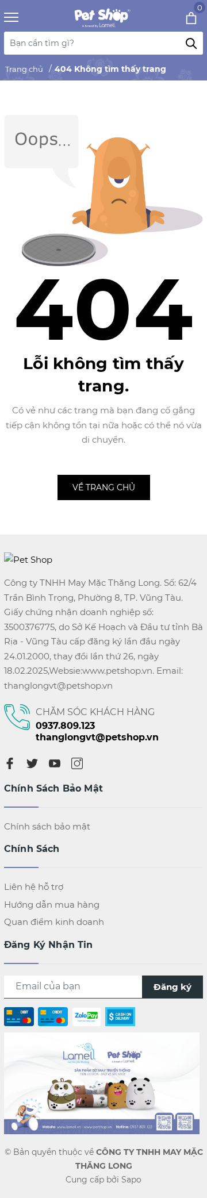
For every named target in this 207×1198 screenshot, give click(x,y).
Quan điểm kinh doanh (54, 921)
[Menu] (25, 17)
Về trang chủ (103, 487)
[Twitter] (32, 762)
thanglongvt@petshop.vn (97, 737)
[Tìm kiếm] (191, 43)
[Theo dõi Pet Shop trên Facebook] (102, 1082)
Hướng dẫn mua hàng (51, 904)
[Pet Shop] (100, 17)
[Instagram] (77, 762)
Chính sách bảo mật (47, 826)
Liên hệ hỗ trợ (33, 886)
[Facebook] (10, 762)
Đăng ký (172, 986)
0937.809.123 (65, 725)
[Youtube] (54, 762)
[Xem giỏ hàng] (175, 17)
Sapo (131, 1179)
